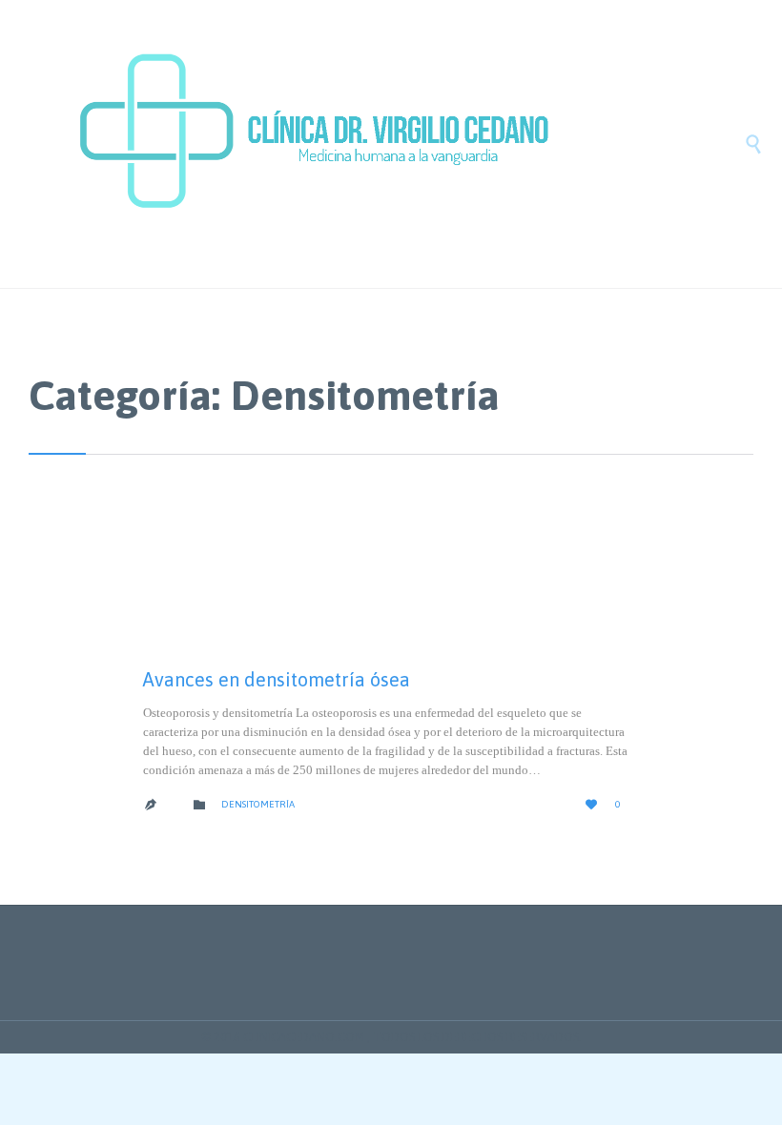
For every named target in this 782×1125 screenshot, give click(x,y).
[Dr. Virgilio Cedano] (410, 144)
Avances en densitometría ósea (276, 679)
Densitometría (258, 804)
